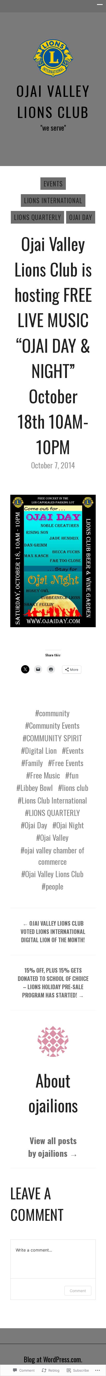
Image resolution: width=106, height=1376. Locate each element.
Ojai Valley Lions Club (53, 101)
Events (75, 750)
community (54, 713)
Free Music (45, 775)
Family (34, 762)
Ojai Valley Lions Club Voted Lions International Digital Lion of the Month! (53, 931)
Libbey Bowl (36, 787)
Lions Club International (54, 800)
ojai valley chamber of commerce (54, 855)
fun (73, 775)
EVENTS (53, 183)
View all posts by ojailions (53, 1146)
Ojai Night (70, 825)
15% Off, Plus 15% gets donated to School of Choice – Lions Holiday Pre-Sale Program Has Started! (53, 982)
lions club (75, 787)
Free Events (67, 762)
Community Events (54, 725)
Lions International (53, 200)
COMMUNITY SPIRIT (54, 738)
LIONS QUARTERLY (54, 812)
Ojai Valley (54, 837)
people (54, 886)
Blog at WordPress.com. (53, 1359)
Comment (78, 1290)
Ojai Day (80, 217)
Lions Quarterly (37, 217)
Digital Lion (41, 750)
